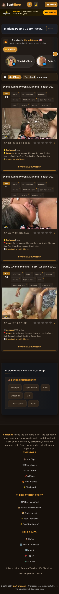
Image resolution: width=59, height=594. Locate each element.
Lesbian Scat (28, 280)
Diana (15, 94)
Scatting (45, 106)
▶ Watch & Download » (29, 166)
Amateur (15, 387)
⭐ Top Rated (29, 487)
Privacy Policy (12, 568)
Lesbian (24, 106)
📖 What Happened (29, 502)
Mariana (41, 94)
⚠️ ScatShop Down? (29, 524)
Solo (45, 387)
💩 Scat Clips (29, 459)
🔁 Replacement (29, 513)
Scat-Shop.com (19, 586)
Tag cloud (30, 77)
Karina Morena (27, 94)
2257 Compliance (25, 573)
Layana (38, 274)
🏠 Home (29, 539)
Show (50, 29)
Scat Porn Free (45, 100)
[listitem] (20, 61)
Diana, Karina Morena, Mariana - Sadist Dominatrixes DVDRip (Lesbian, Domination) (29, 176)
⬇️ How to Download (29, 544)
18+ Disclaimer (46, 568)
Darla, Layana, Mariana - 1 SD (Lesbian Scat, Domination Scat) (29, 266)
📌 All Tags (29, 476)
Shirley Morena (29, 100)
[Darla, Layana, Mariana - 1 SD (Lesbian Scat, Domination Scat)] (29, 303)
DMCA (39, 573)
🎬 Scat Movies (29, 465)
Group (34, 106)
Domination (36, 195)
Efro (28, 395)
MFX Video (17, 274)
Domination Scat (19, 285)
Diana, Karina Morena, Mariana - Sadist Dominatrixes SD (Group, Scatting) (29, 86)
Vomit (33, 403)
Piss (14, 106)
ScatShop (14, 77)
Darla (28, 274)
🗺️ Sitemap (29, 561)
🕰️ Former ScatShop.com (29, 507)
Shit (39, 280)
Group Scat (46, 285)
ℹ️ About (29, 550)
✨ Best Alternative (30, 518)
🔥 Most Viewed (29, 481)
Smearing (15, 395)
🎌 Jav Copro (29, 470)
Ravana (15, 100)
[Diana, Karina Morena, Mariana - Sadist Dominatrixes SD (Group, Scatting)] (29, 123)
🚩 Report (29, 556)
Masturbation (17, 403)
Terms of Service (29, 568)
